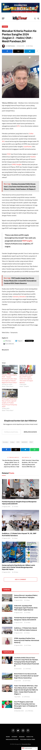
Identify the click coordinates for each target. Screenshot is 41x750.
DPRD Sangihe (17, 164)
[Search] (38, 18)
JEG (3, 141)
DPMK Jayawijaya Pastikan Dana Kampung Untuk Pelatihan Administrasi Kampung (26, 640)
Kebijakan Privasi (12, 739)
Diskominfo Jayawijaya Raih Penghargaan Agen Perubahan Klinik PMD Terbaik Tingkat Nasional (25, 608)
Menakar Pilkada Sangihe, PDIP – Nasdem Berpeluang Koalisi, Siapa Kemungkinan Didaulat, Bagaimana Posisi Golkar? (9, 378)
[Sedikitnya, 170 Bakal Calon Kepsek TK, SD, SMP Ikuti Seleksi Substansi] (20, 520)
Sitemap (14, 736)
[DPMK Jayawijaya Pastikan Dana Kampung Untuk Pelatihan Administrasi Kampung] (7, 640)
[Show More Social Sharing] (37, 51)
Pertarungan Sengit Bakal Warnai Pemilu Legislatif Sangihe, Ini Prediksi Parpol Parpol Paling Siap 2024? (9, 402)
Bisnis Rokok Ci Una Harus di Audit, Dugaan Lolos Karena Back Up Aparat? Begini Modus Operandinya (26, 676)
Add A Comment (20, 579)
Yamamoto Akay (26, 744)
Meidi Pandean (11, 46)
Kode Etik (30, 736)
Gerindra (16, 296)
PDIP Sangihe (27, 241)
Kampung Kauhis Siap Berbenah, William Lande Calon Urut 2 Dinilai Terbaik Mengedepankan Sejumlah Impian (18, 567)
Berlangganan (30, 432)
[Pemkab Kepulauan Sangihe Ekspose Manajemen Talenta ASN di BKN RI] (20, 488)
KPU (18, 126)
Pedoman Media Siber (27, 739)
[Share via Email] (18, 51)
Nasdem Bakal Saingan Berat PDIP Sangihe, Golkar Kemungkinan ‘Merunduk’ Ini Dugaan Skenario (26, 378)
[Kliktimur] (19, 18)
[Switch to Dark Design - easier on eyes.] (35, 18)
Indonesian (28, 748)
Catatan (5, 26)
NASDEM (24, 442)
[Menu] (3, 18)
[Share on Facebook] (7, 51)
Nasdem (33, 157)
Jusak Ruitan (27, 146)
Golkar (31, 133)
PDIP (9, 154)
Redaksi (22, 736)
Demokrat (22, 296)
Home (8, 736)
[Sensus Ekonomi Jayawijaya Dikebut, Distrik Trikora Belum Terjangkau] (7, 597)
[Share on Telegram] (29, 51)
